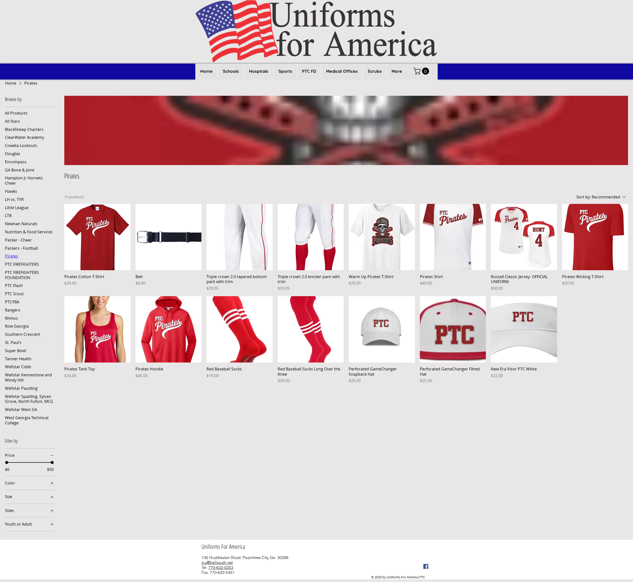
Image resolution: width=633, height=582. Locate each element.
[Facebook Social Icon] (425, 566)
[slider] (7, 462)
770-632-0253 (220, 567)
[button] (231, 71)
